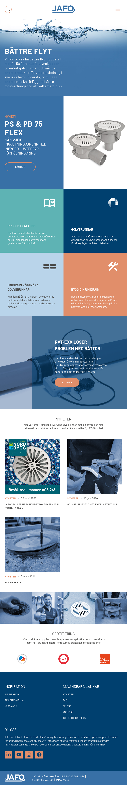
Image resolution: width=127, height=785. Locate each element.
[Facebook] (39, 754)
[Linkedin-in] (8, 754)
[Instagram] (29, 754)
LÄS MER (67, 382)
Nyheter (10, 498)
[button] (117, 9)
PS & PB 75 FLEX (14, 582)
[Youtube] (19, 754)
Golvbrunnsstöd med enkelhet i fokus (92, 504)
